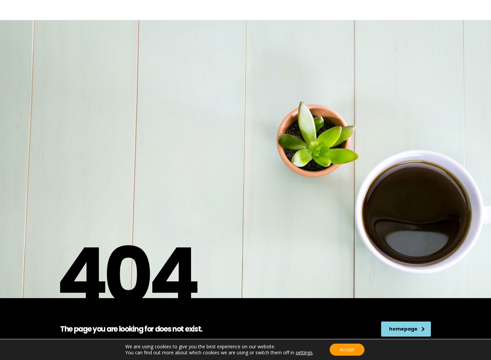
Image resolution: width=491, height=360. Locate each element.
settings (304, 353)
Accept (347, 349)
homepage (403, 329)
